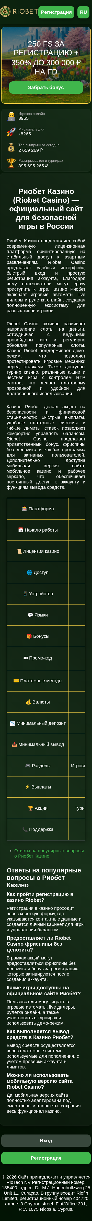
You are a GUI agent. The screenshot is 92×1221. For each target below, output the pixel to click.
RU (83, 12)
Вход (46, 1140)
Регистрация (56, 12)
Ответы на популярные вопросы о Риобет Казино (49, 853)
